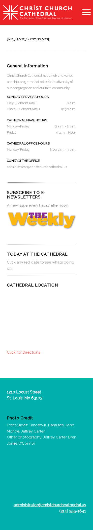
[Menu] (84, 12)
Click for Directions (23, 352)
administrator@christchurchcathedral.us (37, 167)
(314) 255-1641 (72, 511)
